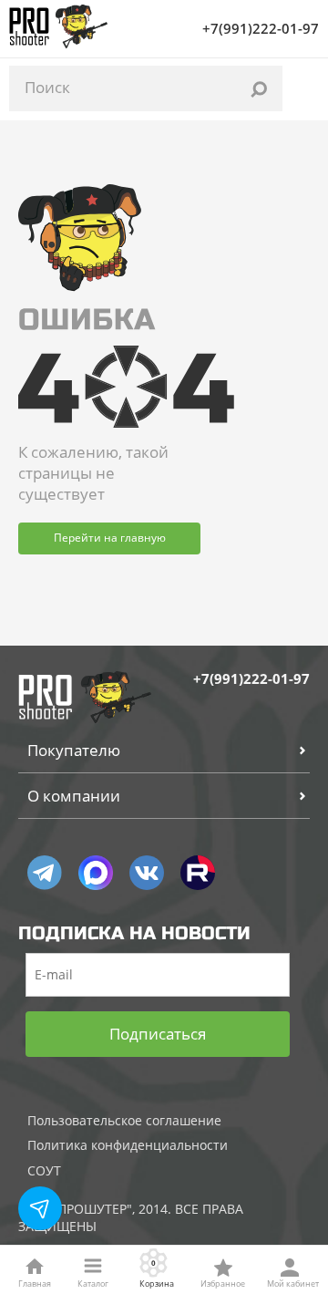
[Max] (95, 872)
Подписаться (157, 1033)
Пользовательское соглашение (124, 1120)
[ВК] (146, 872)
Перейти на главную (110, 537)
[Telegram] (44, 872)
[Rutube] (197, 872)
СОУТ (44, 1170)
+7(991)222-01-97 (260, 28)
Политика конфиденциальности (127, 1145)
